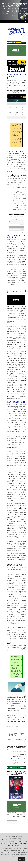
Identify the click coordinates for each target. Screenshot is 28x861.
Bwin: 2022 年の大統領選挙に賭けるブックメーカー (14, 4)
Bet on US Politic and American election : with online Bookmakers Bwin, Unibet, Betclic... (14, 854)
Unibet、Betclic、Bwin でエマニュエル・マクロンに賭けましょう (19, 752)
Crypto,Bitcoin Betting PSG (17, 850)
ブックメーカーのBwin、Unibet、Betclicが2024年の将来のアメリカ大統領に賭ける (16, 701)
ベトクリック (22, 715)
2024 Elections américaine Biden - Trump (12, 848)
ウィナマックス (10, 717)
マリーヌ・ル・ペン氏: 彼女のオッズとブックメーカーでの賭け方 (19, 760)
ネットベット (15, 715)
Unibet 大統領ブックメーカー (14, 705)
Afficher (14, 822)
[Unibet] (16, 42)
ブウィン (9, 715)
